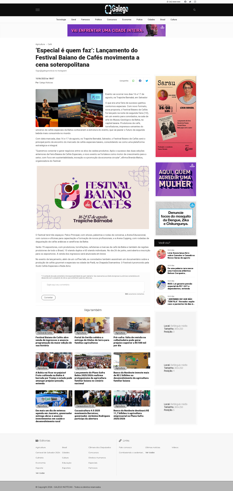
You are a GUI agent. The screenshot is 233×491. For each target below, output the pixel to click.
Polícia (139, 19)
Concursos (112, 19)
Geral (73, 19)
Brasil (162, 19)
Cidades (151, 19)
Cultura (174, 19)
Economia (126, 19)
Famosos (85, 19)
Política (98, 19)
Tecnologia (61, 19)
